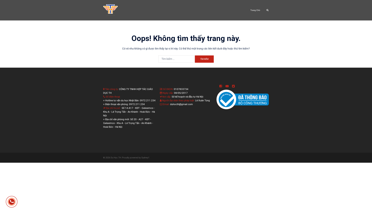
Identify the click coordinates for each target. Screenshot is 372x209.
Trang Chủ (255, 10)
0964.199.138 (16, 202)
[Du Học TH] (110, 9)
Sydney (144, 157)
